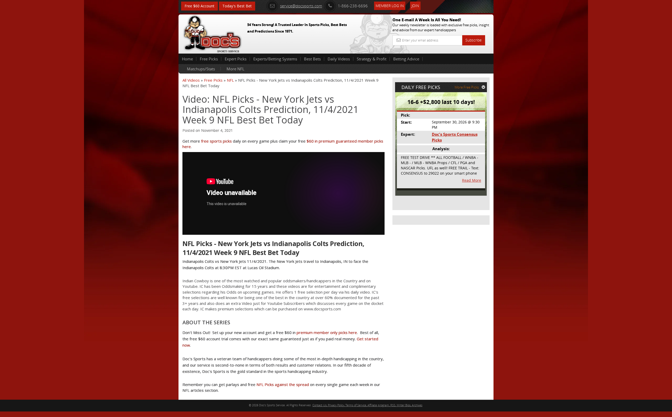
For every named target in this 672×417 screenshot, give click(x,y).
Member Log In (390, 5)
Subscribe (473, 40)
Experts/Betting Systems (275, 58)
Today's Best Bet (237, 5)
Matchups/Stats (201, 68)
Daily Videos (339, 58)
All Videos (191, 80)
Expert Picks (235, 58)
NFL (230, 80)
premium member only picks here (327, 332)
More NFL (235, 68)
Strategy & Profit (371, 58)
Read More (471, 180)
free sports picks (216, 141)
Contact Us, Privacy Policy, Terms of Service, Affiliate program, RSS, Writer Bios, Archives (367, 405)
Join (415, 5)
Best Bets (312, 58)
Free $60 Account (199, 5)
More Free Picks (467, 87)
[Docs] (212, 32)
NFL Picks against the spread (282, 384)
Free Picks (209, 58)
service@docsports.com (301, 5)
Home (187, 58)
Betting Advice (406, 58)
